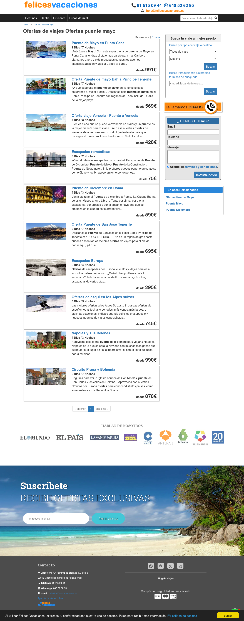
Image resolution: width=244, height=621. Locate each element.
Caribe (45, 18)
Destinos (31, 18)
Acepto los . (193, 167)
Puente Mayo (174, 203)
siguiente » (102, 408)
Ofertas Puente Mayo (180, 197)
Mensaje (173, 147)
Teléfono (173, 137)
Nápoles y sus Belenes (91, 332)
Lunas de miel (78, 18)
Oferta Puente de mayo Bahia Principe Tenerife (111, 79)
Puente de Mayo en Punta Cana (98, 42)
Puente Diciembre (178, 210)
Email (171, 126)
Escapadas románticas (91, 151)
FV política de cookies (182, 615)
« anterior (80, 408)
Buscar (210, 66)
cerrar (228, 615)
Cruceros (59, 18)
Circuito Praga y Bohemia (93, 369)
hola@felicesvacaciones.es (165, 10)
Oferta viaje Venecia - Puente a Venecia (105, 115)
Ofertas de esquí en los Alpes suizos (103, 296)
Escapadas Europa (87, 260)
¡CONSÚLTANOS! (206, 174)
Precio (156, 37)
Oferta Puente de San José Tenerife (102, 224)
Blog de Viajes (166, 578)
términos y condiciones (201, 167)
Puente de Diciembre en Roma (97, 187)
